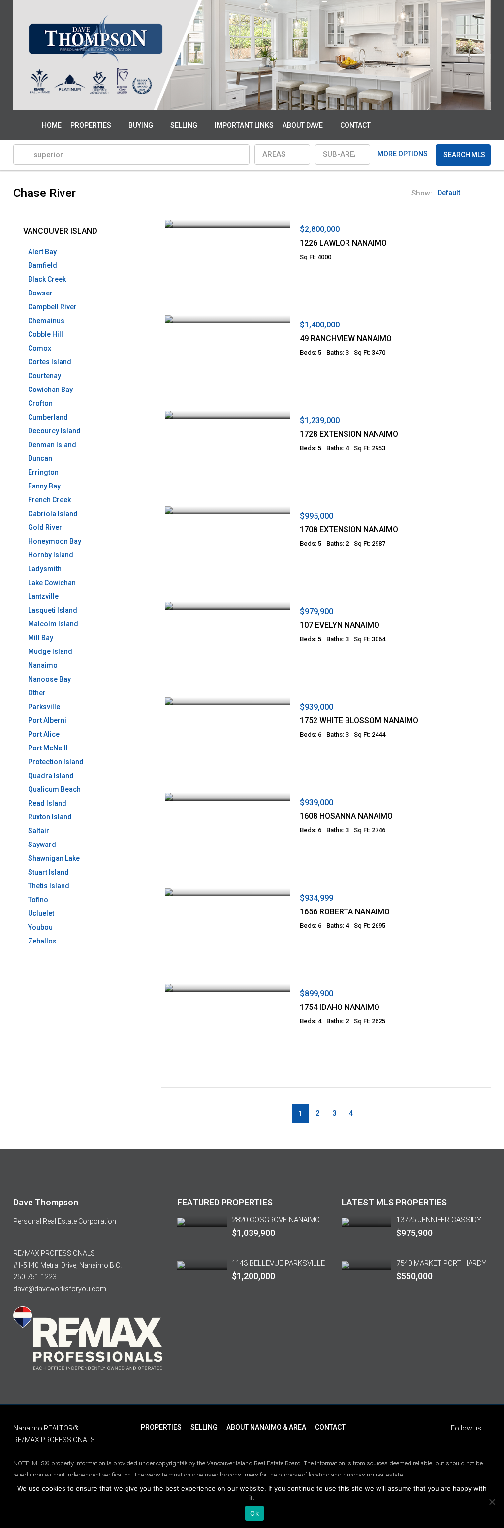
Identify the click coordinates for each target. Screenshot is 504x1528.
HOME (52, 125)
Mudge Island (50, 651)
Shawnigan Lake (54, 858)
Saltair (38, 831)
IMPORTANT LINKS (244, 125)
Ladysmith (45, 569)
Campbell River (52, 307)
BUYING (140, 125)
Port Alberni (47, 720)
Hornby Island (50, 555)
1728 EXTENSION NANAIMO (349, 434)
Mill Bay (40, 638)
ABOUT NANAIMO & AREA (266, 1427)
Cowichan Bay (50, 389)
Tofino (38, 900)
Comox (39, 348)
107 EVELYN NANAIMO (339, 625)
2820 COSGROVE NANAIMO (276, 1219)
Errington (43, 472)
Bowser (40, 293)
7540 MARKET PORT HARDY (441, 1263)
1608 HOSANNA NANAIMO (346, 816)
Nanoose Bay (49, 679)
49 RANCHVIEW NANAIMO (346, 338)
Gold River (45, 527)
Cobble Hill (45, 334)
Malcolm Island (53, 624)
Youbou (40, 927)
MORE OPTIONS (403, 154)
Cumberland (48, 417)
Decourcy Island (54, 431)
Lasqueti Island (52, 610)
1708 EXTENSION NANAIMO (349, 529)
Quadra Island (51, 776)
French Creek (49, 500)
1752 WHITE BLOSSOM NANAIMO (359, 720)
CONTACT (355, 125)
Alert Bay (42, 252)
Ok (254, 1513)
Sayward (42, 844)
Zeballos (42, 941)
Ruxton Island (50, 817)
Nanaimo (43, 665)
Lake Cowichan (52, 582)
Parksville (44, 707)
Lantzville (43, 596)
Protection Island (56, 762)
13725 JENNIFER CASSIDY (438, 1219)
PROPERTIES (90, 125)
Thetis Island (48, 886)
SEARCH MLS (464, 155)
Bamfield (42, 265)
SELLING (183, 125)
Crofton (40, 403)
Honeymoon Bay (54, 541)
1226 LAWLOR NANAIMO (343, 243)
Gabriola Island (53, 514)
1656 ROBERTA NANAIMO (345, 911)
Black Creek (47, 279)
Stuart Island (48, 872)
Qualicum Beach (54, 789)
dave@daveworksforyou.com (59, 1289)
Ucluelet (41, 913)
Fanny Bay (44, 486)
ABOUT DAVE (303, 125)
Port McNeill (48, 748)
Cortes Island (49, 362)
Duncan (40, 458)
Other (37, 693)
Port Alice (44, 734)
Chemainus (46, 321)
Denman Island (52, 445)
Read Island (47, 803)
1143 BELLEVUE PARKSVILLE (278, 1263)
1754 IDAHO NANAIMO (339, 1007)
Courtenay (44, 376)
